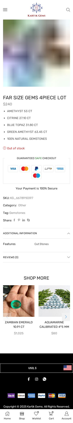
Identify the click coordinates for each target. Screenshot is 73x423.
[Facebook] (14, 220)
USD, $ (32, 368)
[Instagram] (36, 379)
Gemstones (17, 213)
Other (22, 205)
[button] (66, 317)
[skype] (28, 220)
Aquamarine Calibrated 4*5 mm (54, 324)
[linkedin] (23, 220)
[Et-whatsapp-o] (44, 379)
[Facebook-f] (28, 379)
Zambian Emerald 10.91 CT (19, 324)
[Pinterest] (19, 220)
